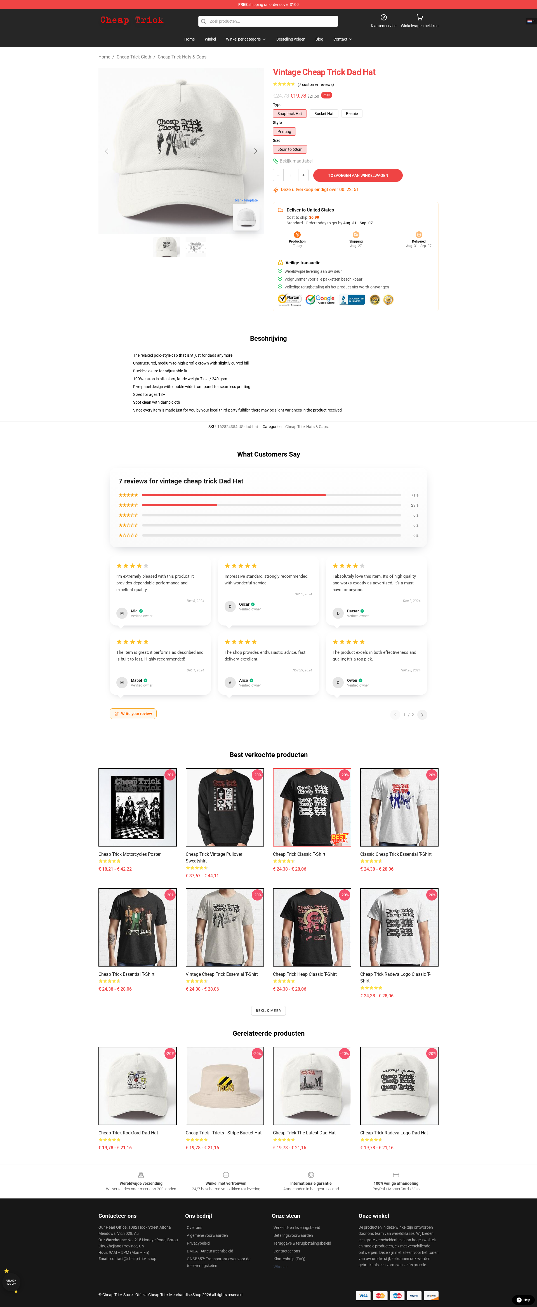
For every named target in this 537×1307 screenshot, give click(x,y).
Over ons (194, 1227)
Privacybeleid (198, 1243)
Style (277, 122)
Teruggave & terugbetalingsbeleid (302, 1243)
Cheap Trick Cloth (134, 57)
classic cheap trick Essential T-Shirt (396, 854)
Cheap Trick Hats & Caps (182, 57)
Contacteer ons (287, 1251)
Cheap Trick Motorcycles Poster (129, 854)
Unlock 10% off (11, 1282)
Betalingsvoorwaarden (293, 1235)
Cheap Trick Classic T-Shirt (299, 854)
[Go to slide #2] (195, 247)
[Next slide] (255, 151)
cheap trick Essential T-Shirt (126, 974)
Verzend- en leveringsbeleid (297, 1227)
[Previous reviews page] (395, 715)
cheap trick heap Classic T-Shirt (305, 974)
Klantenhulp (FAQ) (289, 1259)
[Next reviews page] (422, 715)
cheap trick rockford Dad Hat (128, 1133)
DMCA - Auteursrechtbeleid (210, 1251)
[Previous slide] (107, 151)
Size (277, 140)
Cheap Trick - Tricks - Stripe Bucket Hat (224, 1133)
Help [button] (527, 1300)
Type (277, 104)
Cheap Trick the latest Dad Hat (304, 1133)
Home (104, 57)
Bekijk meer (268, 1011)
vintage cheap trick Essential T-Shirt (222, 974)
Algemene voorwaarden (207, 1235)
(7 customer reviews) (316, 84)
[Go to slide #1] (166, 247)
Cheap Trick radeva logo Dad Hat (394, 1133)
